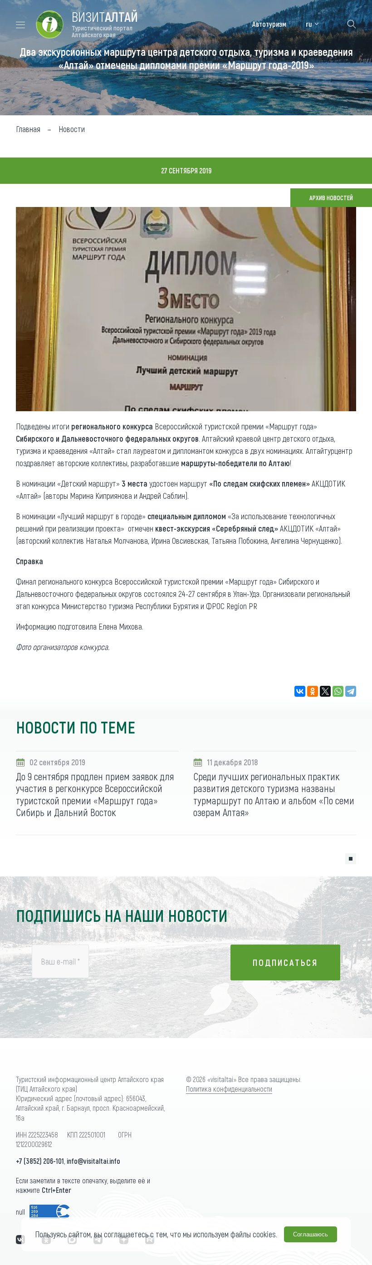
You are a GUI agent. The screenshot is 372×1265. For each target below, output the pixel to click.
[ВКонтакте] (299, 691)
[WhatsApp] (338, 691)
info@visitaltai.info (93, 1161)
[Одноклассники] (312, 691)
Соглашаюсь (310, 1234)
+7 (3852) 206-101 (40, 1161)
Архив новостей (331, 198)
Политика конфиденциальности (229, 1088)
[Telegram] (350, 691)
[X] (325, 691)
